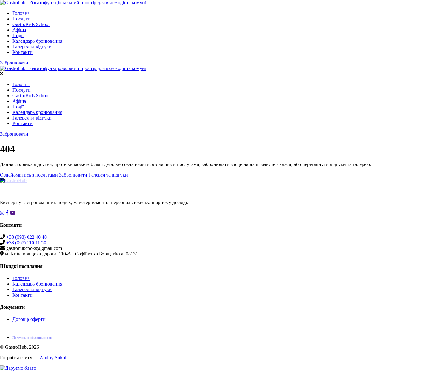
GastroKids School (31, 24)
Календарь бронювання (37, 41)
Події (18, 35)
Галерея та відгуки (32, 46)
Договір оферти (29, 319)
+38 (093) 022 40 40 (26, 237)
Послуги (21, 18)
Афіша (19, 30)
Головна (21, 13)
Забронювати (14, 62)
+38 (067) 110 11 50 (26, 242)
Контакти (22, 52)
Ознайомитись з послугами (29, 174)
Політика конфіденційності (32, 337)
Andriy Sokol (53, 357)
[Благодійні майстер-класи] (18, 368)
